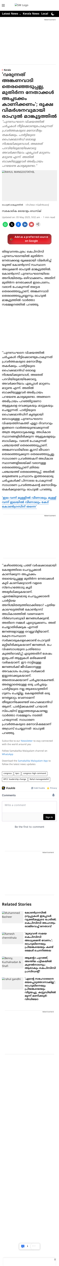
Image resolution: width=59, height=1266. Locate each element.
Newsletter (27, 741)
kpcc (17, 773)
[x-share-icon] (11, 226)
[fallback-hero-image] (12, 917)
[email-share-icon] (31, 226)
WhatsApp (7, 754)
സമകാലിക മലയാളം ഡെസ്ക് (21, 211)
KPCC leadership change (14, 779)
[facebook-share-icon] (18, 226)
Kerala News (31, 14)
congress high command (34, 773)
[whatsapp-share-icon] (5, 226)
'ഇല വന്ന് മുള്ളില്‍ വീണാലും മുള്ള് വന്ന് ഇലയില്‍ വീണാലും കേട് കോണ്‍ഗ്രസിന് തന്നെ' (29, 502)
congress (7, 773)
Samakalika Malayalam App (33, 761)
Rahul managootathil (39, 779)
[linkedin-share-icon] (25, 226)
